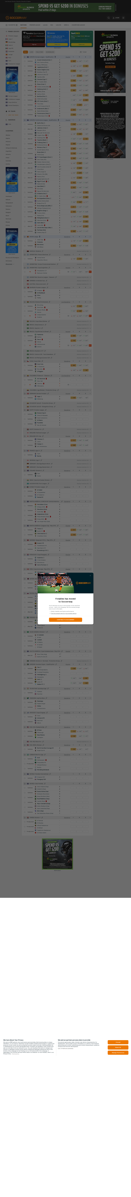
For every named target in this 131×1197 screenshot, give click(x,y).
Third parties (15, 1054)
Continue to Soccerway (65, 620)
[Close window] (90, 575)
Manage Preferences (118, 1052)
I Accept (118, 1042)
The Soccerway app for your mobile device (63, 613)
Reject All (118, 1047)
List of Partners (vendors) (65, 1048)
